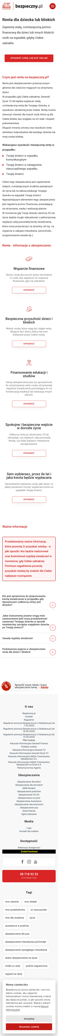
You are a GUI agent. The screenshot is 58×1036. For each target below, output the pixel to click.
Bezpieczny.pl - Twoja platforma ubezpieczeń (22, 6)
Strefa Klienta (29, 811)
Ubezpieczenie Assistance (29, 801)
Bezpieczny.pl (29, 713)
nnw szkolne (12, 901)
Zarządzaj (29, 1018)
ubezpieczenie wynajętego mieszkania (26, 949)
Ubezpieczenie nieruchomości (29, 804)
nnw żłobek (30, 901)
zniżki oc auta (12, 965)
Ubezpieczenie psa (29, 808)
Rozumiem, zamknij (29, 1027)
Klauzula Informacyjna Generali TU (29, 750)
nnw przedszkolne (15, 909)
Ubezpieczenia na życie (29, 798)
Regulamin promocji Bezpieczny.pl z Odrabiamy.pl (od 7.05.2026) (29, 724)
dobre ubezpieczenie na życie (21, 957)
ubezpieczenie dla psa (17, 933)
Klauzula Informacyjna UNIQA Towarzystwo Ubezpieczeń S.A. (29, 757)
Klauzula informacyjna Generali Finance (29, 743)
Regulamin (29, 720)
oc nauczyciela (38, 909)
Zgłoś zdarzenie (29, 814)
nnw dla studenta (14, 917)
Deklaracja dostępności (29, 847)
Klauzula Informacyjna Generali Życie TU (29, 753)
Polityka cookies (29, 747)
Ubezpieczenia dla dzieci (29, 782)
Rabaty (45, 687)
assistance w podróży (17, 925)
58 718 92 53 (29, 874)
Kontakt (29, 716)
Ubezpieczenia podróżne (29, 791)
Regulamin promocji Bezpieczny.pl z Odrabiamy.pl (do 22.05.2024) (29, 735)
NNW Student (28, 788)
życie (32, 917)
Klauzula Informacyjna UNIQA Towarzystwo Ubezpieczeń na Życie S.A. (29, 763)
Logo (29, 828)
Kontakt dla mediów (29, 831)
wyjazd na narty (13, 973)
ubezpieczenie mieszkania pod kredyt (25, 941)
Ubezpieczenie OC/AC (28, 795)
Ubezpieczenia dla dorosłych (29, 785)
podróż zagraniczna (36, 965)
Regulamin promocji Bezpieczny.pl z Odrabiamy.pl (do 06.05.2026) (29, 730)
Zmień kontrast (29, 851)
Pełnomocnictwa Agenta (29, 768)
